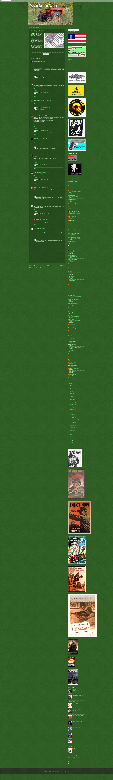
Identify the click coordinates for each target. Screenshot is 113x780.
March (71, 440)
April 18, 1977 (71, 277)
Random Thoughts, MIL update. (78, 715)
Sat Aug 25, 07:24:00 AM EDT (45, 164)
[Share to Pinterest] (48, 54)
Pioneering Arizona (72, 341)
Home (47, 265)
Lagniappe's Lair (72, 229)
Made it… (70, 200)
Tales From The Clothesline (74, 284)
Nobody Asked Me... (72, 199)
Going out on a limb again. (74, 397)
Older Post (62, 265)
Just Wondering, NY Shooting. (75, 402)
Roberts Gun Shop (72, 291)
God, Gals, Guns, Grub (73, 250)
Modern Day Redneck (73, 259)
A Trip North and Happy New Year (74, 238)
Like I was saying (73, 417)
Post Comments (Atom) (38, 267)
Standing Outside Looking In (74, 299)
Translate (75, 31)
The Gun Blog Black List (73, 185)
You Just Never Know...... (77, 727)
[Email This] (43, 54)
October (71, 393)
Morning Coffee (72, 430)
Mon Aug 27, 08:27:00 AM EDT (43, 219)
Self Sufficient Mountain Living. (74, 245)
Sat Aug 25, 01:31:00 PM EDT (42, 228)
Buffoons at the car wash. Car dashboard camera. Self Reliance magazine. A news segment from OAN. (75, 247)
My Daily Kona (71, 330)
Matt (34, 61)
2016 (70, 383)
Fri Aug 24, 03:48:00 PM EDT (44, 172)
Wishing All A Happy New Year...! (74, 242)
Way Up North (71, 276)
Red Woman (71, 359)
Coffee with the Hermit (73, 241)
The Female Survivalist (73, 353)
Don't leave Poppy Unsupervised (75, 428)
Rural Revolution (72, 195)
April (71, 439)
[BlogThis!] (45, 54)
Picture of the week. (73, 406)
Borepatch (71, 190)
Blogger (71, 771)
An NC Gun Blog (72, 338)
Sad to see (71, 420)
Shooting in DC (72, 414)
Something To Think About (77, 703)
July (70, 434)
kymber (34, 115)
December (72, 390)
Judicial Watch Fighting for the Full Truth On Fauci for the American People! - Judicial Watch (75, 187)
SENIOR (34, 228)
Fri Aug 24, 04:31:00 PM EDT (43, 187)
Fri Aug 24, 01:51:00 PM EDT (46, 100)
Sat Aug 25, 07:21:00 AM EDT (45, 76)
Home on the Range (72, 203)
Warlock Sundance (36, 100)
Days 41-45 (71, 312)
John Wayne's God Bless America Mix (75, 296)
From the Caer (71, 220)
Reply (34, 71)
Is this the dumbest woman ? (77, 733)
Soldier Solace (71, 311)
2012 (70, 388)
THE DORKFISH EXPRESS (74, 303)
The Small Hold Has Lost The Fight (74, 213)
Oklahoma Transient (72, 255)
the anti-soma (71, 335)
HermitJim (35, 187)
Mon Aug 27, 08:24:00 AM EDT (45, 213)
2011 (70, 446)
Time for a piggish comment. (74, 401)
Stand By (70, 300)
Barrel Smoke (71, 315)
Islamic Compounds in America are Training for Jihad (74, 321)
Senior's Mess (71, 271)
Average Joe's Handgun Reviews (75, 347)
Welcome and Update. (73, 432)
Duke (37, 76)
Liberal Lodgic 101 (73, 409)
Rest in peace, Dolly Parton (73, 196)
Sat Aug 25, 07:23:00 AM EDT (45, 130)
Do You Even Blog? (72, 288)
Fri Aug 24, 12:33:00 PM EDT (40, 61)
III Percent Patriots (72, 344)
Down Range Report (43, 5)
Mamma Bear (35, 154)
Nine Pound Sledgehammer (74, 368)
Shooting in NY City (73, 404)
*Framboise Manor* (72, 263)
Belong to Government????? (73, 701)
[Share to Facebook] (47, 54)
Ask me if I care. (72, 427)
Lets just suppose (73, 415)
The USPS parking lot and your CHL (74, 316)
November (72, 391)
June (71, 435)
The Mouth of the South (73, 365)
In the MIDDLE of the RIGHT (74, 233)
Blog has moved (71, 217)
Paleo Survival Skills (73, 362)
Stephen (34, 84)
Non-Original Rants (72, 216)
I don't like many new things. (74, 419)
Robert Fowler (36, 172)
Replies (36, 74)
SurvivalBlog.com (72, 280)
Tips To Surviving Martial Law (78, 695)
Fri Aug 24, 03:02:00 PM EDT (42, 115)
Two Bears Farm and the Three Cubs (75, 237)
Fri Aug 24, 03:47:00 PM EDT (44, 154)
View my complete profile (72, 758)
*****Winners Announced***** (73, 256)
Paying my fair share (73, 407)
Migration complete (72, 234)
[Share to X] (46, 54)
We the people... (72, 319)
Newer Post (32, 265)
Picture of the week (73, 425)
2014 (70, 385)
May (71, 437)
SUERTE (35, 138)
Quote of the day (72, 399)
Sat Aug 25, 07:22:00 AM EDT (45, 92)
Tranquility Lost (72, 324)
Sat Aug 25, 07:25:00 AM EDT (45, 179)
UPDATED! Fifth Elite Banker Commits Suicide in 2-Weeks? (75, 308)
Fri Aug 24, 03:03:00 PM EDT (42, 138)
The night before (71, 292)
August (71, 396)
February (71, 442)
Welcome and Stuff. (73, 422)
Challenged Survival (72, 374)
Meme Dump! (71, 182)
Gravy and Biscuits (72, 307)
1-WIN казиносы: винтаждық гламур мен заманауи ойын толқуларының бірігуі (75, 226)
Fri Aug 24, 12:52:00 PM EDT (42, 84)
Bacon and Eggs (72, 377)
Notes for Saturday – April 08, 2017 (74, 281)
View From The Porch (73, 181)
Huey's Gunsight (72, 371)
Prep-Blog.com (71, 350)
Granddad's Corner (72, 295)
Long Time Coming (72, 260)
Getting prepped (71, 230)
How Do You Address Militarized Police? (75, 304)
